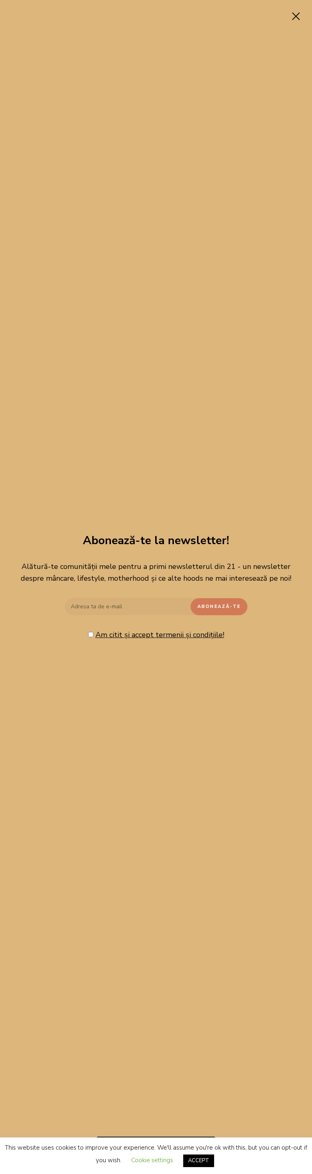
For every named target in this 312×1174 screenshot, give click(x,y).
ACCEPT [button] (198, 1160)
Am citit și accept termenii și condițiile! (159, 635)
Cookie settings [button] (152, 1160)
